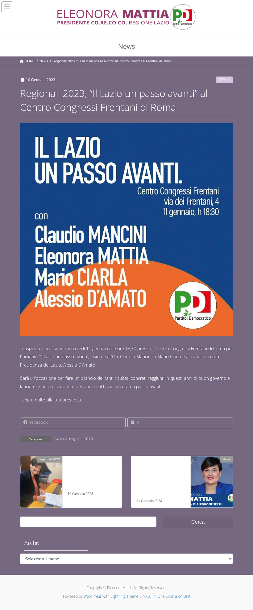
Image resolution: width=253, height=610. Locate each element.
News (224, 79)
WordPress (93, 596)
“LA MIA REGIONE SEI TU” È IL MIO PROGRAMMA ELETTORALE (157, 481)
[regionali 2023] (41, 478)
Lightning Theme (124, 596)
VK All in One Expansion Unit (166, 596)
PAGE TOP (241, 586)
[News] (212, 478)
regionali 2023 (81, 439)
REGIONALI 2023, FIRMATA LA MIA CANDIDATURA (87, 478)
